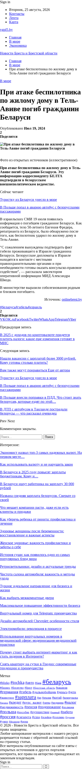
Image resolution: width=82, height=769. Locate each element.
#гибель (21, 307)
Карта (13, 22)
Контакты (16, 14)
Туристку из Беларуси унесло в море (28, 199)
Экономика (18, 45)
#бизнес (5, 687)
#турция (69, 717)
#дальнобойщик (44, 692)
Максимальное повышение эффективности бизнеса (40, 605)
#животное (7, 697)
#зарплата (25, 697)
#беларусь (7, 307)
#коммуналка (70, 697)
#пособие (23, 712)
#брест (28, 687)
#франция (14, 721)
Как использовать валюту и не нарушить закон (36, 464)
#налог (70, 702)
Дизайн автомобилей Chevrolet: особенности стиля (39, 621)
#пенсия (30, 707)
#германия (9, 692)
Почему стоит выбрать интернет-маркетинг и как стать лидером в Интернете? (38, 654)
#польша (8, 711)
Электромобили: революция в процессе (31, 629)
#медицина (57, 702)
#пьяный (55, 712)
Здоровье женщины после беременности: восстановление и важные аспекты (32, 533)
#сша (36, 717)
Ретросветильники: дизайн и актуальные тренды (38, 566)
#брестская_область (44, 687)
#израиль (35, 307)
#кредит (15, 702)
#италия (46, 697)
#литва (46, 702)
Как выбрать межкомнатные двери (27, 598)
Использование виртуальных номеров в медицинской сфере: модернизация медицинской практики (38, 640)
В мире (14, 41)
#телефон (46, 717)
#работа (67, 712)
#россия (7, 716)
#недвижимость (11, 707)
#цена (24, 721)
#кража (4, 703)
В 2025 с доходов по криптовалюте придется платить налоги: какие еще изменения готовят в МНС (37, 339)
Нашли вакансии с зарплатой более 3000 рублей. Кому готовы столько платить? (38, 360)
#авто (29, 683)
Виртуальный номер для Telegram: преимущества (38, 613)
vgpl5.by (6, 30)
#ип (39, 697)
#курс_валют (32, 702)
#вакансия (61, 687)
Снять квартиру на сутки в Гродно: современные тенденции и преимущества (38, 666)
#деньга (62, 692)
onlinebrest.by (72, 299)
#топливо (58, 717)
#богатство (17, 687)
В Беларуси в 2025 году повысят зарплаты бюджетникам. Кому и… (33, 474)
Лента (13, 18)
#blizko (5, 683)
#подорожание (49, 707)
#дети (72, 692)
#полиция (68, 707)
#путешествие (39, 712)
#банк (38, 683)
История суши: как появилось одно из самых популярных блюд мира (35, 557)
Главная (15, 37)
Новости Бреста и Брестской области (28, 53)
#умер (4, 721)
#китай (57, 697)
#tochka (17, 682)
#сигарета (23, 717)
